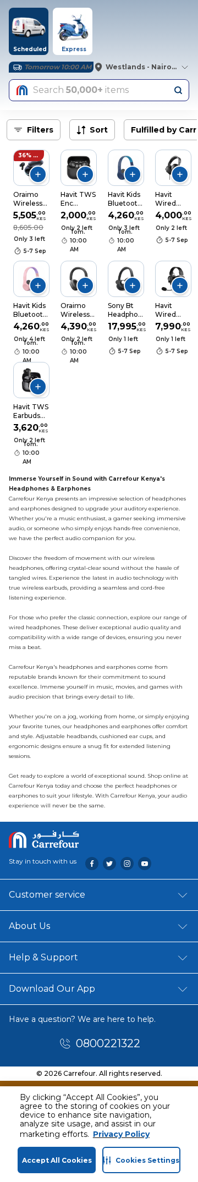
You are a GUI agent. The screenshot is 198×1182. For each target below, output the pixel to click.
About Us (29, 926)
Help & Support (43, 957)
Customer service (47, 894)
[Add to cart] (38, 174)
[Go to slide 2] (123, 282)
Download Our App (52, 988)
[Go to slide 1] (123, 171)
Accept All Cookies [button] (57, 1160)
